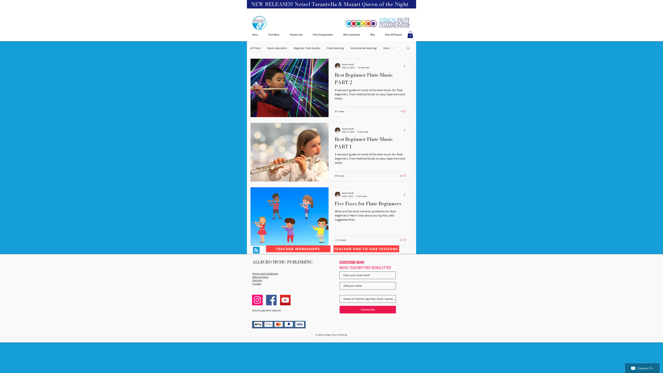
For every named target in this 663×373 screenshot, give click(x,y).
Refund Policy (260, 277)
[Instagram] (257, 300)
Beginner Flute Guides (307, 48)
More (386, 48)
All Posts (255, 48)
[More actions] (406, 66)
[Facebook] (271, 300)
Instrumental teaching (363, 48)
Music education (277, 48)
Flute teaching (335, 48)
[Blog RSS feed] (256, 250)
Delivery (257, 280)
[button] (410, 34)
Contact (256, 283)
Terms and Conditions (265, 273)
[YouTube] (285, 300)
